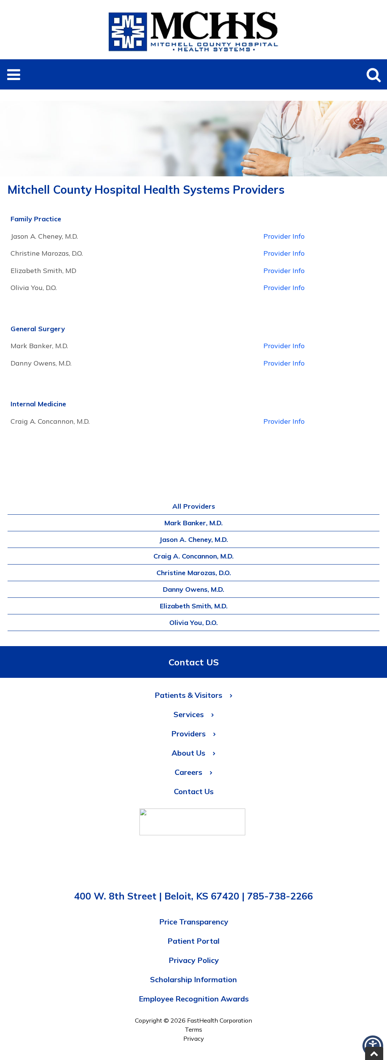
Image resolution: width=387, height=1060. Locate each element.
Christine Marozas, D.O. (193, 572)
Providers (188, 733)
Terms (193, 1029)
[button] (13, 74)
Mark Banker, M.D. (193, 522)
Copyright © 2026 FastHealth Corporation (193, 1020)
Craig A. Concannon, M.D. (193, 556)
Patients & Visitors (188, 695)
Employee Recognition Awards (194, 998)
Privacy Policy (194, 960)
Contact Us (194, 791)
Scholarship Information (193, 979)
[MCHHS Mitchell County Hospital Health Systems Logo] (193, 55)
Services (188, 714)
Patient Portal (193, 941)
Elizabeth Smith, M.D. (194, 606)
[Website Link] (192, 824)
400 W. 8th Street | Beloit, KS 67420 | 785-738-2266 (193, 896)
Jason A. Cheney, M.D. (193, 539)
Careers (188, 772)
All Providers (193, 506)
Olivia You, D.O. (193, 622)
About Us (188, 753)
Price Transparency (193, 921)
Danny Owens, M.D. (193, 589)
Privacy (193, 1038)
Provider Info (284, 236)
